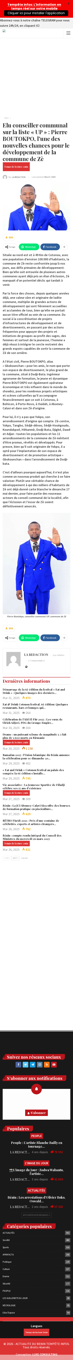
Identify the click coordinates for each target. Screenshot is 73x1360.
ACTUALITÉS (36, 1190)
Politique (7, 1261)
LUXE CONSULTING (44, 1354)
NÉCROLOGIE (9, 1305)
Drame (6, 1276)
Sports (6, 1247)
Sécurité (6, 1283)
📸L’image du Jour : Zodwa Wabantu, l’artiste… (36, 1172)
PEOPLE (36, 1136)
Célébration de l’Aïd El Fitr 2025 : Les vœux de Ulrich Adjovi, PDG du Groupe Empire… (33, 721)
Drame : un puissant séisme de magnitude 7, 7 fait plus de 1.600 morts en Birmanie (34, 736)
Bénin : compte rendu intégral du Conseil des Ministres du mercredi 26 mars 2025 (32, 837)
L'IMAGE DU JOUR (36, 1163)
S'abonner (38, 1113)
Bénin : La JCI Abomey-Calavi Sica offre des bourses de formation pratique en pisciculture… (36, 807)
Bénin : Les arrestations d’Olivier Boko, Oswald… (36, 1199)
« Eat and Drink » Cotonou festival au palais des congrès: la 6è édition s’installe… (33, 771)
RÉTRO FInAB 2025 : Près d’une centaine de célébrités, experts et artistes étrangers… (31, 822)
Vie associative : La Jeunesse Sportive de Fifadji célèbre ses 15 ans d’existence (34, 786)
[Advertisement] (36, 76)
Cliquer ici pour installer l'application (36, 13)
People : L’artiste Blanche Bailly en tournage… (36, 1145)
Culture (6, 1269)
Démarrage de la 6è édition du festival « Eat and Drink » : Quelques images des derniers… (34, 691)
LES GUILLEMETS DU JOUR (15, 1298)
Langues (36, 1326)
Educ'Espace (9, 1312)
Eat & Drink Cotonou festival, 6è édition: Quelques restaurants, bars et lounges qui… (35, 706)
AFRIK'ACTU (8, 1254)
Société (6, 1240)
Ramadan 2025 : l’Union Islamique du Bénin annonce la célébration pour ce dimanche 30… (36, 756)
